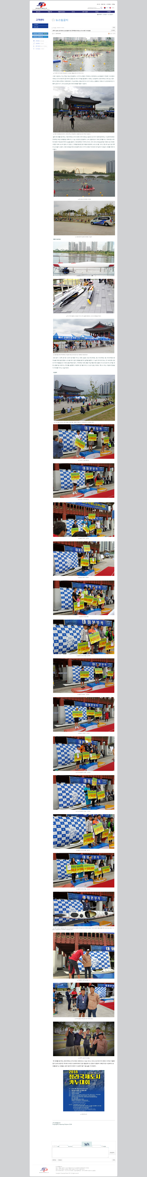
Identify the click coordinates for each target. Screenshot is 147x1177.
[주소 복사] (113, 30)
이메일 (113, 4)
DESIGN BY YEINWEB (84, 1173)
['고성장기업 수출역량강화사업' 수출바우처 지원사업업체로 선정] (60, 1160)
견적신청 (36, 27)
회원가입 (103, 4)
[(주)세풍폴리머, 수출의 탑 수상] (54, 1160)
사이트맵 (108, 4)
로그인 (98, 4)
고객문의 (36, 24)
